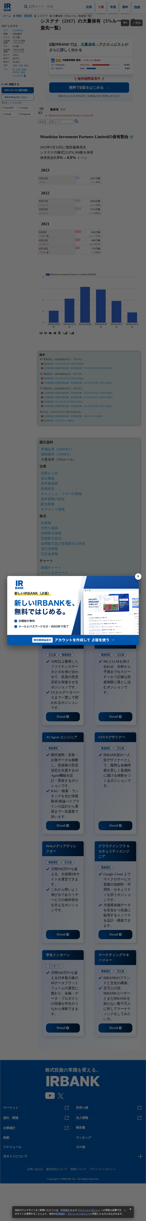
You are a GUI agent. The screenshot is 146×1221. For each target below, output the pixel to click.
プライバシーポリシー (89, 1210)
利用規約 (65, 1210)
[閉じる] (138, 576)
